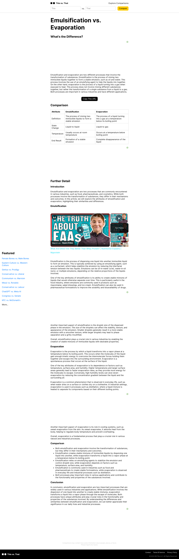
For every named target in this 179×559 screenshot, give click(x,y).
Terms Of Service (159, 552)
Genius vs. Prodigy (10, 269)
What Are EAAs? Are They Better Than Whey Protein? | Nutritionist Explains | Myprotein (80, 217)
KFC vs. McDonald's (11, 300)
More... (5, 304)
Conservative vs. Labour (13, 287)
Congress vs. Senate (11, 296)
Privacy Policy (172, 552)
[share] (105, 219)
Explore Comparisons (118, 3)
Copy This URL (89, 99)
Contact (148, 552)
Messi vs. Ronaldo (10, 283)
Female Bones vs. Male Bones (15, 258)
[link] (54, 217)
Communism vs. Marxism (13, 278)
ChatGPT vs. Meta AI (11, 291)
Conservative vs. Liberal (13, 274)
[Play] (119, 237)
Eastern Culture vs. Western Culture (14, 264)
